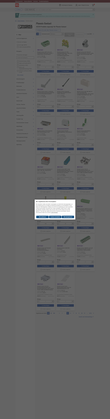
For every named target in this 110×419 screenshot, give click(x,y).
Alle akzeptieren (68, 217)
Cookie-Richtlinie (54, 212)
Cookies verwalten (55, 217)
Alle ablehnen (42, 217)
